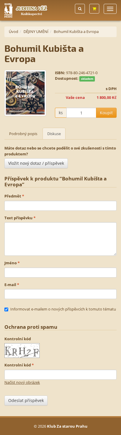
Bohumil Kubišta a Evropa (76, 31)
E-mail (10, 284)
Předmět (12, 196)
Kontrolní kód (17, 338)
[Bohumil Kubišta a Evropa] (25, 93)
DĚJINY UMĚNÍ (35, 31)
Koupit (106, 112)
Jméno (10, 262)
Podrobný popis (23, 133)
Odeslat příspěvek (26, 400)
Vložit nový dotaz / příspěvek (36, 163)
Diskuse (54, 133)
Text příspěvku (18, 217)
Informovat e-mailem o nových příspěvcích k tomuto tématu (63, 309)
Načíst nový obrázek (22, 382)
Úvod (13, 31)
